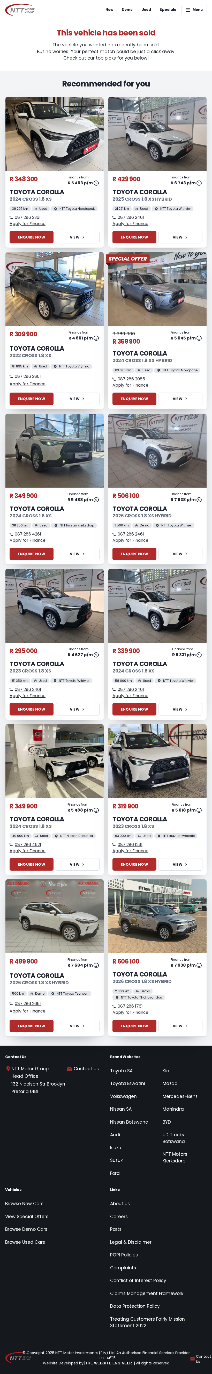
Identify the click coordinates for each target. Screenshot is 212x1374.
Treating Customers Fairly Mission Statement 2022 (147, 1322)
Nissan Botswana (129, 1122)
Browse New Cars (24, 1204)
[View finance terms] (96, 183)
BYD (167, 1122)
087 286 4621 (28, 845)
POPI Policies (124, 1255)
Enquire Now (31, 237)
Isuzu (115, 1148)
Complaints (123, 1268)
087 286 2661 (28, 1004)
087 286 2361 (28, 217)
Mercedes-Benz (180, 1096)
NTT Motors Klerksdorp (175, 1157)
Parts (116, 1229)
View (75, 237)
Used (146, 9)
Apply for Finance (28, 224)
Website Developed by (87, 1363)
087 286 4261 (28, 534)
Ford (115, 1173)
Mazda (170, 1083)
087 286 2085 (131, 379)
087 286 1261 (130, 845)
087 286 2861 (28, 376)
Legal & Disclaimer (131, 1242)
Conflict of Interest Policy (138, 1280)
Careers (119, 1216)
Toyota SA (121, 1071)
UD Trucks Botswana (174, 1138)
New (109, 9)
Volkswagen (123, 1096)
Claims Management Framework (146, 1293)
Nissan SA (121, 1109)
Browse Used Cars (25, 1242)
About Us (120, 1204)
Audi (115, 1135)
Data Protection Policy (135, 1306)
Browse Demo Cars (26, 1229)
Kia (166, 1071)
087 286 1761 (130, 1006)
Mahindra (173, 1109)
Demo (127, 9)
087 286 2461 (131, 217)
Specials (168, 9)
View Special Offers (26, 1216)
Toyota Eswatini (127, 1083)
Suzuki (117, 1160)
